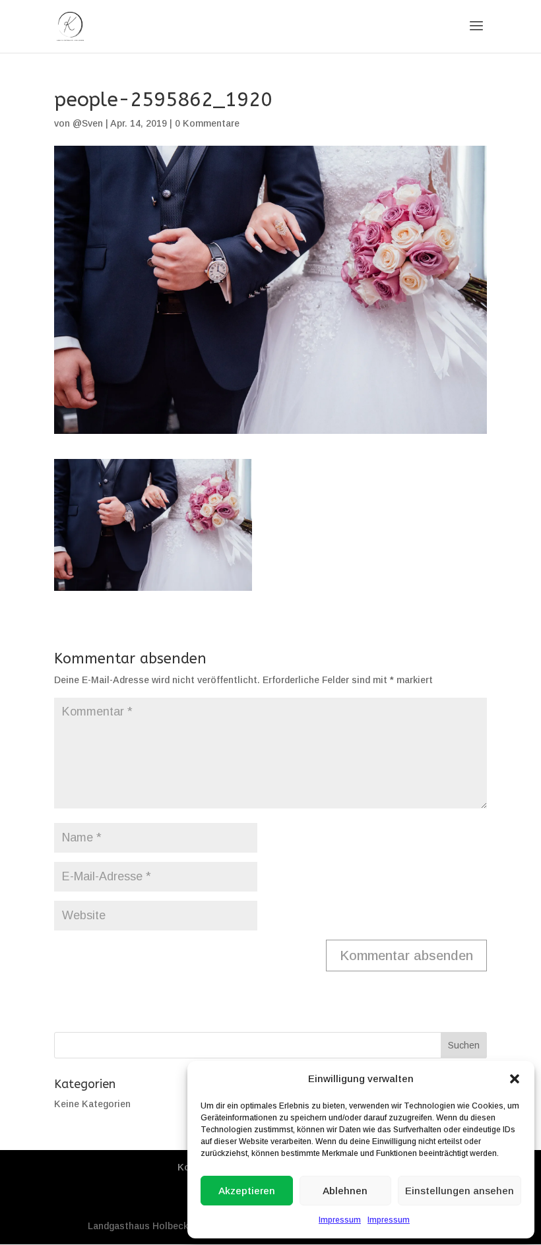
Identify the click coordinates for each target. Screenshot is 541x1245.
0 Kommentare (207, 123)
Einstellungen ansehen (459, 1190)
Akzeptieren (246, 1190)
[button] (514, 1078)
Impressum (340, 1220)
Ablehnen (345, 1190)
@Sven (88, 123)
